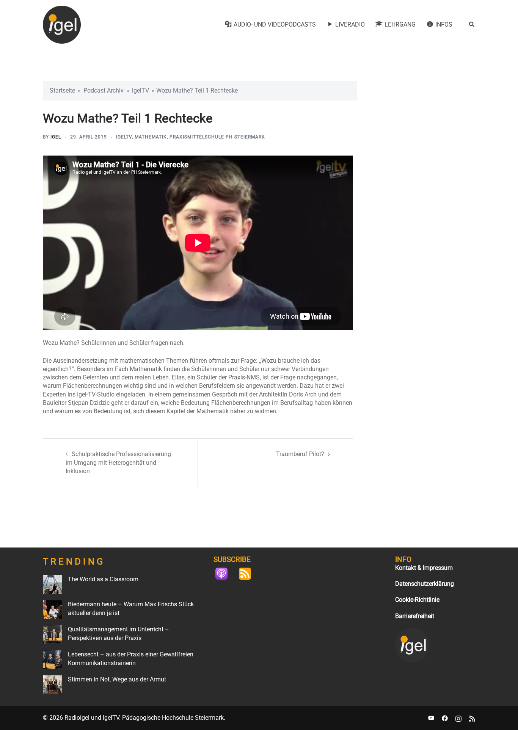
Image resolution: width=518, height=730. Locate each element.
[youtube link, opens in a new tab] (431, 717)
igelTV (140, 90)
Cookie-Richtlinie (417, 599)
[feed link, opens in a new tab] (472, 717)
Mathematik (151, 137)
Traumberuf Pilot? (300, 454)
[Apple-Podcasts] (225, 574)
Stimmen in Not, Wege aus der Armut (117, 679)
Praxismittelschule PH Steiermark (217, 137)
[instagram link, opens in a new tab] (458, 717)
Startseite (62, 90)
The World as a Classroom (103, 579)
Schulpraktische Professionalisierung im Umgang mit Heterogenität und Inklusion (118, 462)
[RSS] (249, 574)
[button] (472, 25)
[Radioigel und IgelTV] (62, 24)
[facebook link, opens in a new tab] (445, 717)
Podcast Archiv (103, 90)
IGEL (55, 137)
